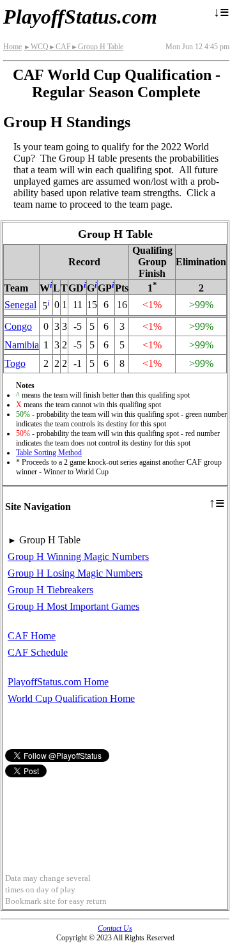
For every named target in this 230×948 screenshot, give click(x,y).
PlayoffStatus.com (80, 16)
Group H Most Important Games (73, 606)
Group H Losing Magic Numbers (75, 573)
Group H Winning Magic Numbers (78, 556)
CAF (60, 46)
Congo (18, 326)
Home (12, 46)
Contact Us (115, 928)
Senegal (20, 304)
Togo (15, 363)
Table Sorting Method (49, 452)
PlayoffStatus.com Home (58, 681)
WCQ (36, 46)
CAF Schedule (38, 652)
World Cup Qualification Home (71, 698)
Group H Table (97, 46)
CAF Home (32, 635)
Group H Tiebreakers (50, 589)
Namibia (21, 344)
